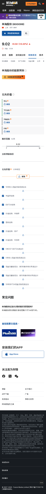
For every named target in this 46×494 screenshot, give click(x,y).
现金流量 (31, 61)
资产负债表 (22, 61)
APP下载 (5, 394)
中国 (19, 10)
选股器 (12, 10)
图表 (11, 55)
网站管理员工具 (8, 404)
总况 (4, 55)
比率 (38, 61)
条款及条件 (5, 462)
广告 (26, 394)
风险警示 (5, 478)
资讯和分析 (21, 55)
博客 (3, 389)
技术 (41, 55)
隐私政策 (5, 470)
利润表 (13, 61)
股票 (4, 10)
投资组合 (5, 399)
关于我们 (28, 389)
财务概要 (5, 61)
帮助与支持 (29, 399)
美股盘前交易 (38, 10)
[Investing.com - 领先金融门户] (11, 3)
